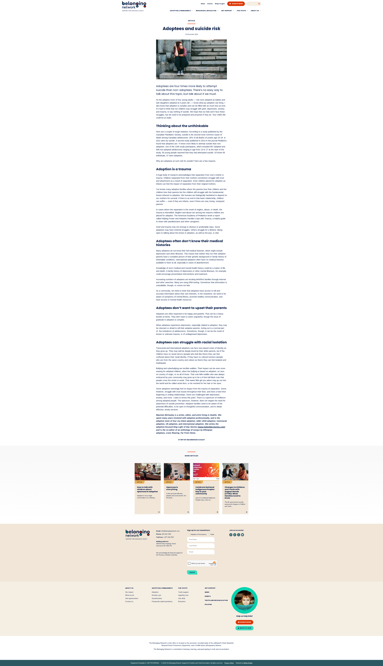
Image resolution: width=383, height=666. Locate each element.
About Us (129, 588)
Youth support (183, 592)
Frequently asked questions (162, 601)
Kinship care (156, 595)
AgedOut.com (183, 595)
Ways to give (220, 4)
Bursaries (181, 601)
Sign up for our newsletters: (198, 530)
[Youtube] (242, 534)
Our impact (129, 592)
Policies (208, 604)
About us (255, 11)
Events (210, 4)
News (203, 4)
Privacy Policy (229, 663)
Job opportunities (131, 598)
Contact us (129, 601)
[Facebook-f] (230, 534)
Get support (226, 11)
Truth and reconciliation (216, 600)
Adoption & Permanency (180, 11)
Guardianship (157, 598)
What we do (129, 595)
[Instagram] (234, 534)
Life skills (181, 598)
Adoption (155, 592)
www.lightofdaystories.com (211, 427)
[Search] (259, 4)
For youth (241, 11)
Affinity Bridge (247, 663)
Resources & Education (206, 11)
